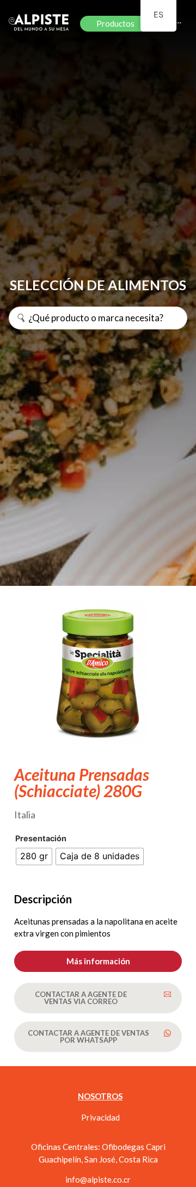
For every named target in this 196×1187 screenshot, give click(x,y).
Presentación (40, 838)
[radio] (34, 856)
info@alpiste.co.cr (98, 1179)
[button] (98, 961)
